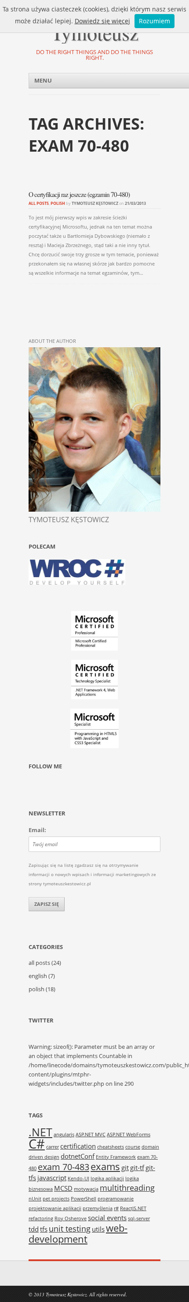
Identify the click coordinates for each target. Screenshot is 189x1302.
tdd (34, 1229)
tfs (43, 1229)
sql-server (139, 1218)
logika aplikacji (107, 1178)
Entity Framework (116, 1157)
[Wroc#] (77, 582)
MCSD (63, 1188)
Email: (37, 830)
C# (37, 1144)
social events (107, 1217)
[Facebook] (52, 788)
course (132, 1147)
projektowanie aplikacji (55, 1208)
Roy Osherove (71, 1218)
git (125, 1167)
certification (78, 1146)
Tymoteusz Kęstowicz (95, 203)
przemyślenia (98, 1208)
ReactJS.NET (133, 1208)
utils (98, 1229)
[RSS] (86, 788)
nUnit (35, 1199)
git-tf (137, 1167)
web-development (78, 1233)
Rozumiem (154, 21)
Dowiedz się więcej (102, 21)
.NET (40, 1131)
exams (105, 1166)
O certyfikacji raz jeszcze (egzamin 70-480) (79, 194)
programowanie (116, 1199)
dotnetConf (77, 1156)
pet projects (56, 1199)
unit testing (70, 1228)
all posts (39, 203)
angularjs (64, 1134)
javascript (51, 1177)
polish (58, 203)
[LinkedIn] (69, 788)
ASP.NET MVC (90, 1134)
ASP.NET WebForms (128, 1134)
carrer (52, 1147)
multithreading (127, 1187)
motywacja (86, 1189)
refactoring (41, 1218)
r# (116, 1208)
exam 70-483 (63, 1166)
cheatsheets (110, 1147)
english (38, 976)
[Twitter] (36, 788)
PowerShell (83, 1199)
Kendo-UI (78, 1178)
